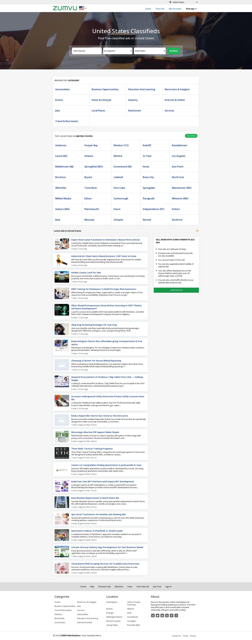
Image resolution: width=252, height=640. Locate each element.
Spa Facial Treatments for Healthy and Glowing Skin (98, 514)
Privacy (193, 636)
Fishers (176, 209)
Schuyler (118, 219)
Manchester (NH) (181, 187)
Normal (147, 219)
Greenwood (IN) (123, 166)
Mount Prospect (113, 621)
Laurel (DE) (61, 156)
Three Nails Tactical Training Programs (92, 448)
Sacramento (132, 617)
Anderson (60, 145)
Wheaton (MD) (180, 198)
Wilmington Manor (114, 617)
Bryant (88, 177)
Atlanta (88, 156)
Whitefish (60, 187)
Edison (88, 198)
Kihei (129, 612)
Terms (185, 636)
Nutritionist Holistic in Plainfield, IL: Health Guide (97, 530)
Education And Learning (141, 89)
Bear (58, 219)
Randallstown (179, 145)
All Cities (191, 136)
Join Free (157, 587)
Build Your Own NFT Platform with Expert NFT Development (102, 481)
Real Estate (134, 110)
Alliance (130, 608)
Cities (148, 8)
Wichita (118, 156)
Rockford (177, 219)
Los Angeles (179, 156)
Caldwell (118, 177)
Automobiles (62, 89)
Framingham (111, 602)
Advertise (118, 587)
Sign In (168, 587)
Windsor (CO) (121, 145)
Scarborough (121, 198)
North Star (178, 177)
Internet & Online (175, 100)
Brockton (60, 177)
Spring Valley (112, 625)
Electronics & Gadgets (177, 89)
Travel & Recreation (66, 121)
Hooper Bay (91, 145)
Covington (131, 621)
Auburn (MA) (62, 209)
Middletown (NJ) (64, 166)
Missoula (89, 219)
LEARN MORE (175, 290)
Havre (117, 209)
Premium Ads (104, 587)
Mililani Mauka (63, 198)
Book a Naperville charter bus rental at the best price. (99, 415)
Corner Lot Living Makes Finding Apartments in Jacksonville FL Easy (106, 465)
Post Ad (160, 8)
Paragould (148, 198)
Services (169, 110)
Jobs (57, 110)
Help (92, 587)
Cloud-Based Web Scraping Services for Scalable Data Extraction (105, 563)
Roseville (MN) (133, 625)
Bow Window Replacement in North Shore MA (95, 497)
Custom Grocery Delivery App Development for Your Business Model (107, 547)
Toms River (90, 187)
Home (83, 587)
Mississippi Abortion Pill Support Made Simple (95, 432)
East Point (177, 166)
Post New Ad (142, 587)
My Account (175, 8)
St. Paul (147, 156)
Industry (133, 100)
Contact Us (176, 636)
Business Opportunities (105, 89)
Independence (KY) (153, 209)
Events (59, 100)
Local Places (98, 110)
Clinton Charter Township (133, 603)
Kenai (146, 166)
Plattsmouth (91, 209)
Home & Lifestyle (101, 100)
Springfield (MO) (93, 166)
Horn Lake (119, 187)
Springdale (149, 187)
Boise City (148, 177)
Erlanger (110, 612)
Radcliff (147, 145)
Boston (109, 608)
